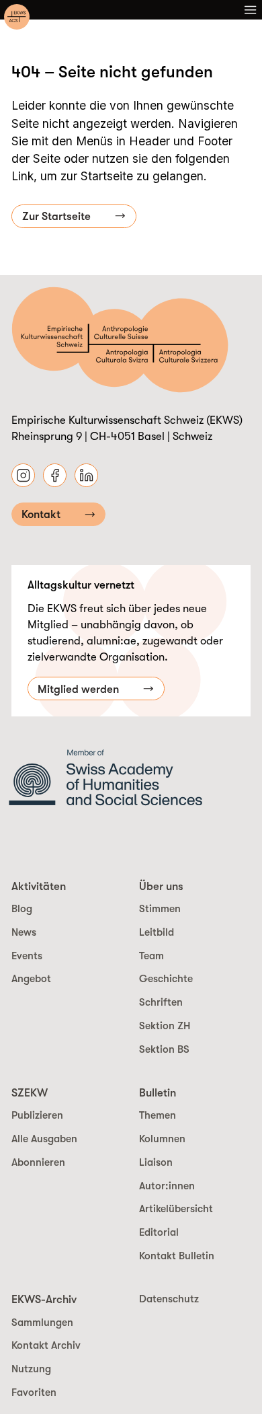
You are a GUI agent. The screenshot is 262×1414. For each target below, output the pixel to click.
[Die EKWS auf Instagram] (23, 475)
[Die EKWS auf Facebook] (55, 475)
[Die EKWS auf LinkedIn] (86, 475)
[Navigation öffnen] (250, 10)
